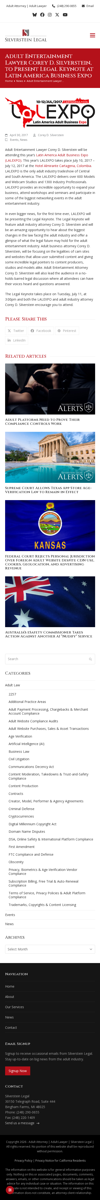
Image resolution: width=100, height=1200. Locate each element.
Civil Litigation (19, 759)
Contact (11, 1027)
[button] (92, 35)
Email (90, 6)
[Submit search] (90, 659)
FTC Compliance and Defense (31, 854)
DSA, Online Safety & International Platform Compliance (51, 839)
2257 (12, 694)
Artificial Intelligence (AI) (26, 744)
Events (14, 140)
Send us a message (20, 1123)
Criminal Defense (21, 809)
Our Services (14, 1007)
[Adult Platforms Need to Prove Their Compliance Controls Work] (50, 388)
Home (9, 986)
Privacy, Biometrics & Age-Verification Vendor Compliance (43, 871)
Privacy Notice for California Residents (60, 1161)
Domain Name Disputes (27, 831)
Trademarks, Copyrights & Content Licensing (42, 904)
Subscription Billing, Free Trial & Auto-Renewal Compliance (43, 883)
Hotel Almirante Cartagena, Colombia (63, 166)
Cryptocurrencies (21, 816)
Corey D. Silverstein (51, 135)
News (23, 140)
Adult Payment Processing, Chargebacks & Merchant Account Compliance (48, 711)
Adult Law (12, 685)
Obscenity (16, 862)
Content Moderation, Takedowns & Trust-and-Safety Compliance (48, 776)
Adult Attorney (16, 6)
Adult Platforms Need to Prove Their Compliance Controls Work (42, 421)
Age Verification (20, 736)
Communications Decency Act (31, 766)
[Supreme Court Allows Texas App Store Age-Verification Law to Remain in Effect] (50, 457)
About (9, 996)
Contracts (16, 793)
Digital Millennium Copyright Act (33, 824)
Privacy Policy (23, 1161)
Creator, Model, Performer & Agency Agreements (46, 801)
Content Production (23, 786)
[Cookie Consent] (10, 1190)
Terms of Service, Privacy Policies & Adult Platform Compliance (47, 895)
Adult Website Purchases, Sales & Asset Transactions (49, 728)
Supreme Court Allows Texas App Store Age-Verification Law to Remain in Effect (48, 490)
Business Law (19, 751)
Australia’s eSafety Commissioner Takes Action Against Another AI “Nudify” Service (48, 634)
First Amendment (22, 846)
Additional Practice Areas (27, 701)
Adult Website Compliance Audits (33, 721)
